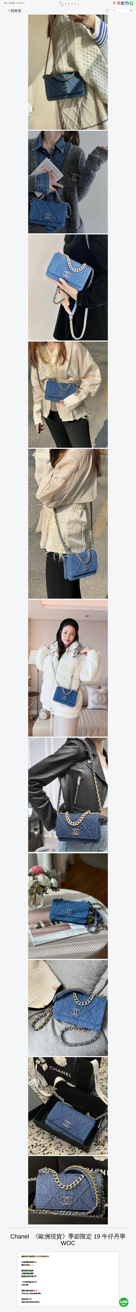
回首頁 (14, 11)
